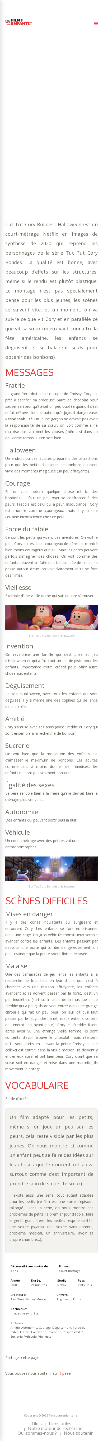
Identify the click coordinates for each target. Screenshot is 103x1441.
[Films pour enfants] (18, 26)
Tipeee (65, 1373)
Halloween (16, 147)
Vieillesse (55, 152)
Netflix (61, 1285)
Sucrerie (14, 152)
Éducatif (59, 157)
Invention (40, 147)
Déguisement (18, 142)
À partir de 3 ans (23, 111)
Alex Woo (17, 1299)
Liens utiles (60, 1424)
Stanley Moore (35, 1299)
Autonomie (49, 136)
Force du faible (50, 142)
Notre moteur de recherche (55, 1428)
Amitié (28, 136)
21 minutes (31, 131)
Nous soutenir (78, 1433)
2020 (24, 121)
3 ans (65, 126)
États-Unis (85, 1285)
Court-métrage (69, 1271)
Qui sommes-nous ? (37, 1433)
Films (37, 1424)
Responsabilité (68, 147)
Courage (72, 136)
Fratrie (76, 142)
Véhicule (34, 152)
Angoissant (35, 157)
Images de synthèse (25, 1313)
